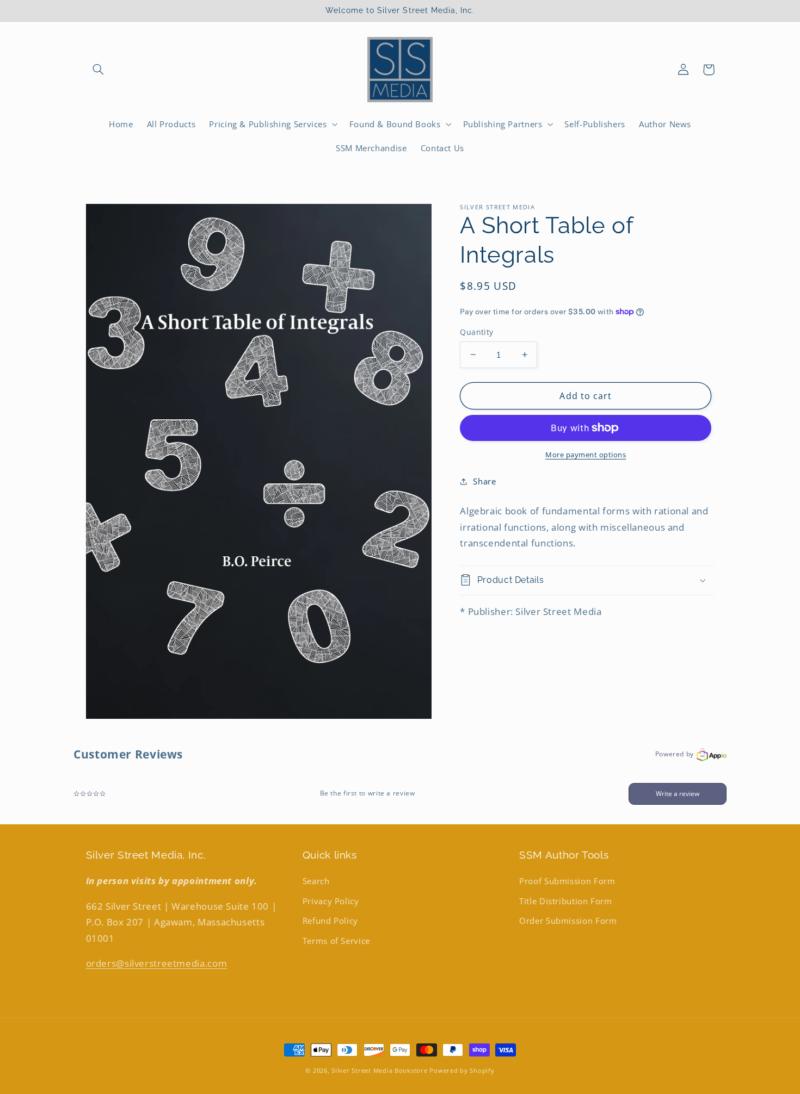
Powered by (674, 754)
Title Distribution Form (565, 901)
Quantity (476, 332)
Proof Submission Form (567, 880)
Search (316, 880)
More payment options (585, 454)
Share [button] (484, 481)
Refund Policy (330, 920)
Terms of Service (336, 940)
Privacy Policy (331, 901)
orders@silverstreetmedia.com (156, 963)
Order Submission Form (568, 920)
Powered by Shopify (461, 1070)
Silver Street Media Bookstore (379, 1070)
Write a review (677, 793)
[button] (98, 69)
